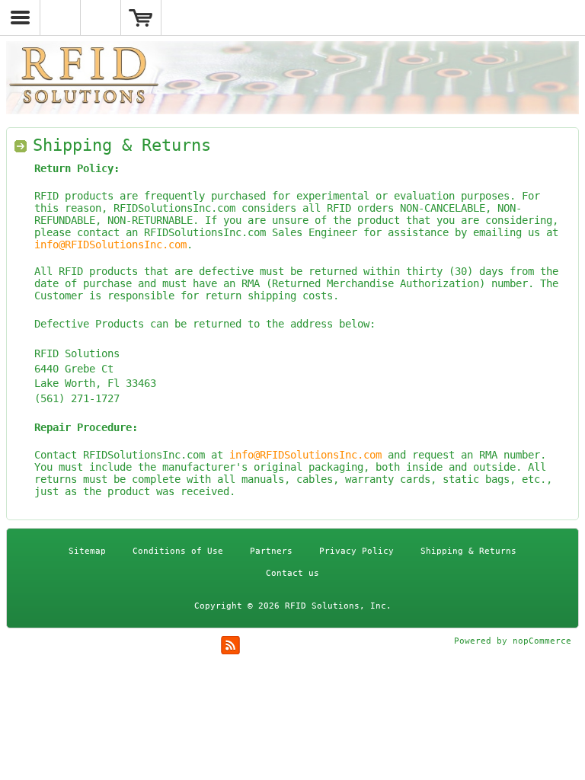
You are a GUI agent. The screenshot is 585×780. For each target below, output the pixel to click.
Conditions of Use (178, 551)
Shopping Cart (141, 17)
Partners (271, 551)
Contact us (292, 573)
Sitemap (87, 551)
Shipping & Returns (468, 551)
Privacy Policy (356, 551)
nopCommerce (542, 641)
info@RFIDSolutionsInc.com (110, 244)
